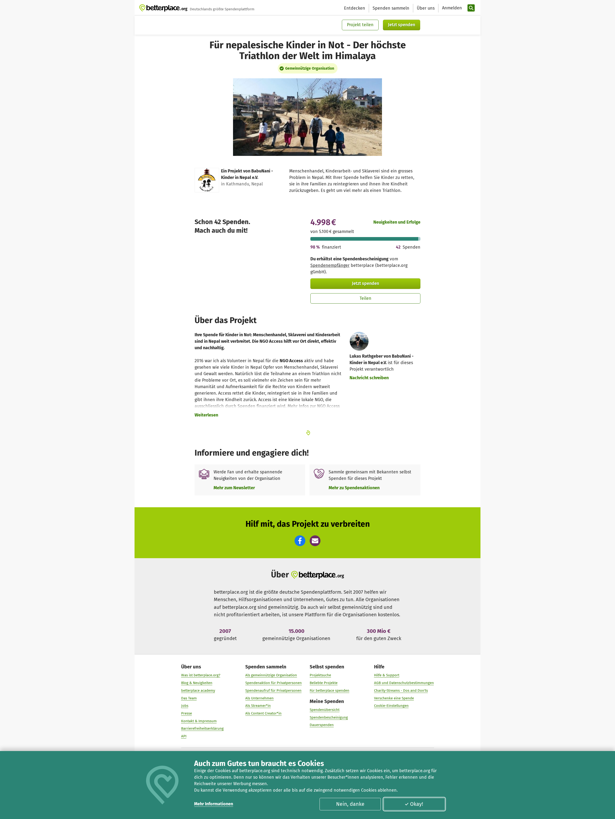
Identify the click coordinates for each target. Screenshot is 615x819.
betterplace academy (198, 690)
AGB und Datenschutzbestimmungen (404, 683)
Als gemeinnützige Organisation (271, 675)
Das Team (189, 698)
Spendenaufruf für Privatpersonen (273, 690)
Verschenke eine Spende (394, 698)
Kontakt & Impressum (199, 721)
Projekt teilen (360, 24)
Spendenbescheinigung (329, 717)
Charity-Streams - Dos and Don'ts (401, 690)
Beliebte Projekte (324, 683)
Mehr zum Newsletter (234, 487)
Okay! (416, 804)
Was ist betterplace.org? (200, 675)
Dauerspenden (322, 725)
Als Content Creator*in (263, 713)
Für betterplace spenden (329, 690)
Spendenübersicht (324, 710)
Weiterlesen (206, 415)
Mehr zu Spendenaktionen (354, 487)
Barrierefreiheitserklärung (202, 728)
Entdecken (354, 8)
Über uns (426, 8)
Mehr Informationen (213, 804)
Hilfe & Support (386, 675)
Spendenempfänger (330, 265)
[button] (300, 540)
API (183, 736)
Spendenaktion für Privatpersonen (273, 683)
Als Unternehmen (259, 698)
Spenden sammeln (391, 8)
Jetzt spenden (401, 24)
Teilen (365, 298)
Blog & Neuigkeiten (196, 683)
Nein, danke (350, 804)
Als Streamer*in (258, 705)
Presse (186, 713)
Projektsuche (320, 675)
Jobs (184, 705)
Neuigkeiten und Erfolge (396, 222)
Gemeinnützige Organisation (309, 68)
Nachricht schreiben (369, 377)
